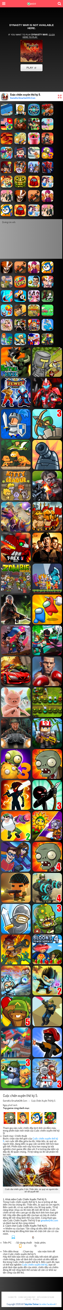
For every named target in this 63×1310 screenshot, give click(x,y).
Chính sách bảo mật (26, 1297)
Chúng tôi (12, 1297)
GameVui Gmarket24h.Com (15, 1100)
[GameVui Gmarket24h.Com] (31, 4)
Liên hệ (28, 1299)
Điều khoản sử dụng (45, 1297)
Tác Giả (36, 1299)
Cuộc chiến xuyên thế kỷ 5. (43, 1100)
